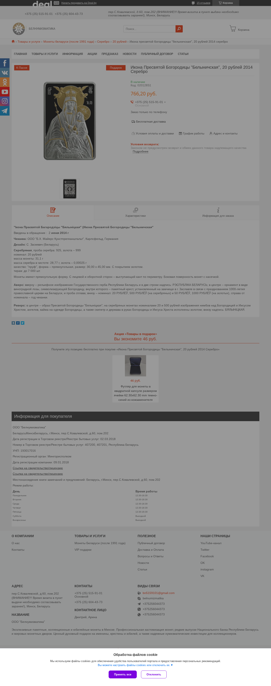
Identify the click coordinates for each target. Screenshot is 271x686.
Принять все (122, 674)
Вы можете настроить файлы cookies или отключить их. (134, 665)
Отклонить (154, 674)
